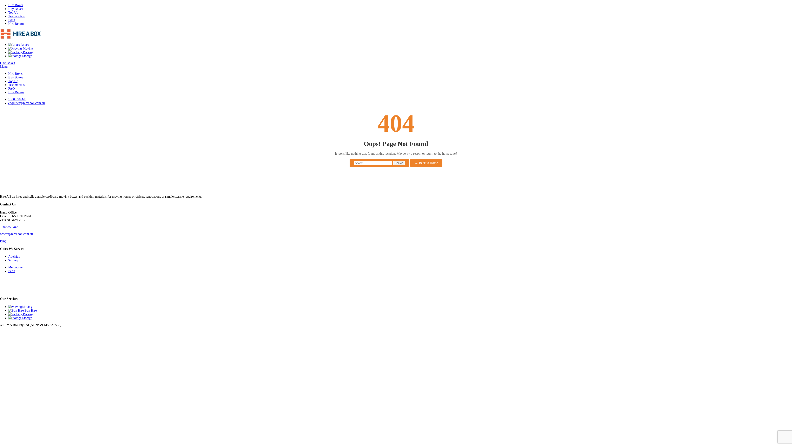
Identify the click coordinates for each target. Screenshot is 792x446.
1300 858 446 (9, 227)
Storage (26, 56)
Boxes (24, 44)
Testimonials (16, 16)
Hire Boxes (15, 5)
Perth (11, 271)
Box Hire (30, 310)
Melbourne (15, 267)
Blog (3, 241)
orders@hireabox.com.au (16, 234)
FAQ (11, 20)
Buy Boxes (15, 9)
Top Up (13, 12)
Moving (27, 48)
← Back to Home (426, 163)
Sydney (13, 260)
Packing (27, 52)
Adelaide (14, 256)
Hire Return (16, 23)
